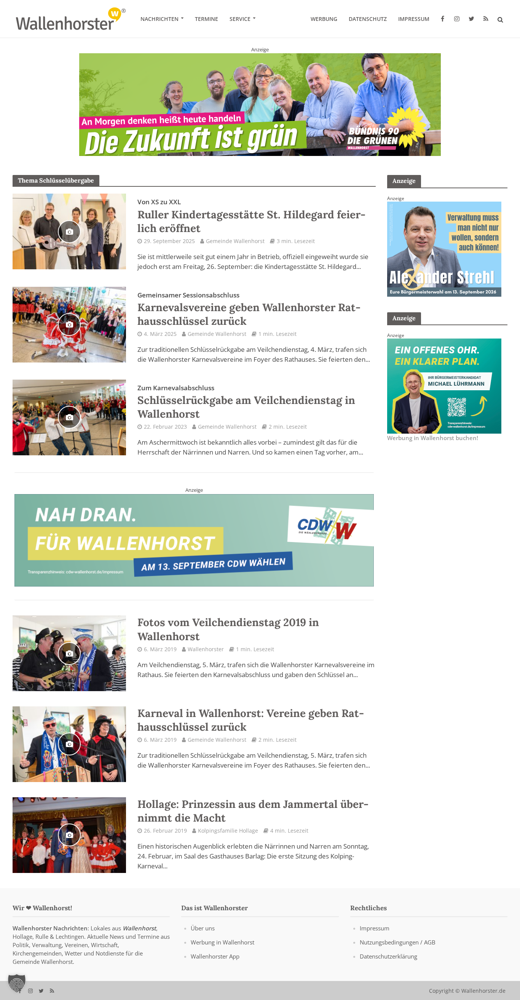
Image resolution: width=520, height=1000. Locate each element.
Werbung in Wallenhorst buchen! (432, 438)
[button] (16, 983)
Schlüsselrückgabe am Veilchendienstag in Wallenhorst (246, 402)
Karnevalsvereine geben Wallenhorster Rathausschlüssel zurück (248, 309)
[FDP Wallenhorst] (444, 385)
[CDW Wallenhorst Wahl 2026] (194, 539)
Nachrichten (159, 18)
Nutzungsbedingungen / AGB (397, 942)
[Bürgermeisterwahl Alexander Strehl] (444, 248)
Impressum (413, 18)
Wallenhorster (206, 648)
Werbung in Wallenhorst (222, 942)
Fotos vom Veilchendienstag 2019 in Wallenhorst (228, 629)
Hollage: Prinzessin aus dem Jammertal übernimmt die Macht (252, 810)
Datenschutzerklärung (388, 956)
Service (240, 18)
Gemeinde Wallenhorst (235, 240)
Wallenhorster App (215, 956)
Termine (206, 18)
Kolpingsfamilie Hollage (228, 830)
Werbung (324, 18)
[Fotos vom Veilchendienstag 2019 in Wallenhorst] (69, 653)
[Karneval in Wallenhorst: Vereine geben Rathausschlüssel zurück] (69, 743)
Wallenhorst (139, 928)
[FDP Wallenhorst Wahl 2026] (260, 100)
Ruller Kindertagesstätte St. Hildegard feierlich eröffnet (251, 216)
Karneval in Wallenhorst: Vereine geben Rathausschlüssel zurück (250, 720)
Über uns (203, 928)
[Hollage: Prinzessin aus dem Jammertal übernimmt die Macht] (69, 834)
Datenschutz (368, 18)
